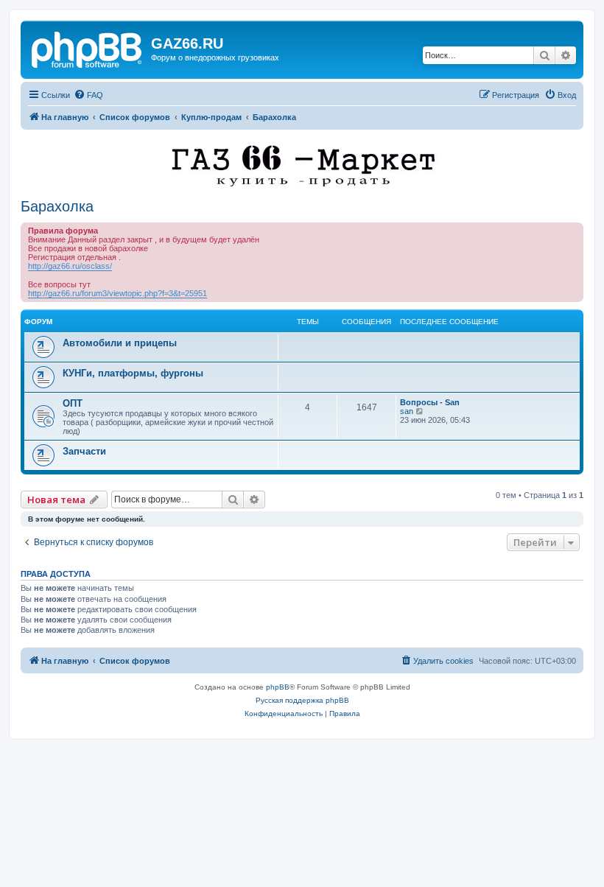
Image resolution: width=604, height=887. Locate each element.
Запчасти (84, 451)
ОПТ (72, 403)
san (406, 411)
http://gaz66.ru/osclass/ (70, 266)
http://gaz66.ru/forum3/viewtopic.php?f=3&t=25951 (117, 293)
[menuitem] (88, 95)
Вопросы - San (430, 402)
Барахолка (57, 206)
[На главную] (87, 47)
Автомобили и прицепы (120, 342)
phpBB (277, 687)
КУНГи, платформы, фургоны (133, 373)
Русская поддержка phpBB (302, 700)
